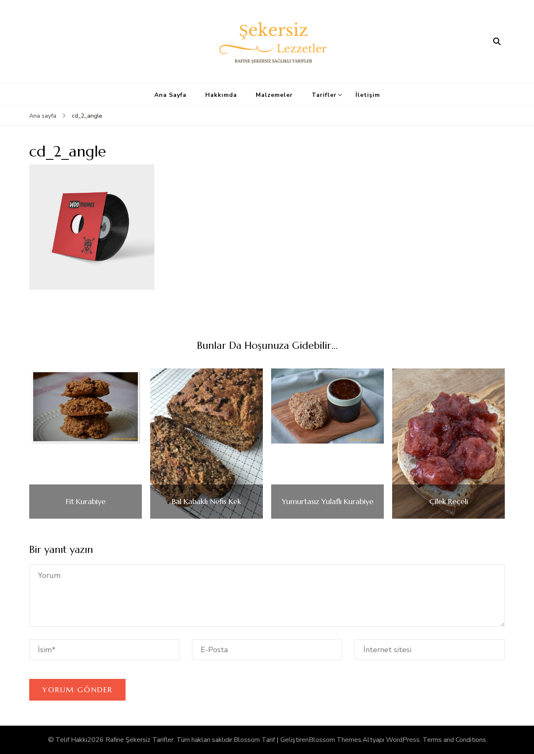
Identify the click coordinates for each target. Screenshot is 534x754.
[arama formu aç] (497, 42)
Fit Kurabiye (86, 501)
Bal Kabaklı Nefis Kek (206, 501)
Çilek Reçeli (448, 501)
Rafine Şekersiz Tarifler (140, 739)
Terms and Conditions (454, 739)
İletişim (367, 95)
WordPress (403, 739)
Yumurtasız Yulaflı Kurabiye (327, 501)
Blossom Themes (335, 739)
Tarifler (324, 95)
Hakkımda (221, 95)
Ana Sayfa (170, 95)
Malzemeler (274, 95)
